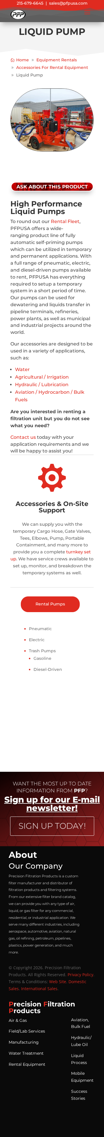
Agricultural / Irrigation (42, 377)
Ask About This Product (52, 187)
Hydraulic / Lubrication (41, 384)
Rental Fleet (65, 221)
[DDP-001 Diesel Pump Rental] (52, 150)
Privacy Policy (80, 974)
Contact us (23, 437)
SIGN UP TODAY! (52, 826)
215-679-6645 (30, 3)
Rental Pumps (50, 604)
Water (22, 369)
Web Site (57, 981)
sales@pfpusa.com (68, 3)
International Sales (39, 988)
